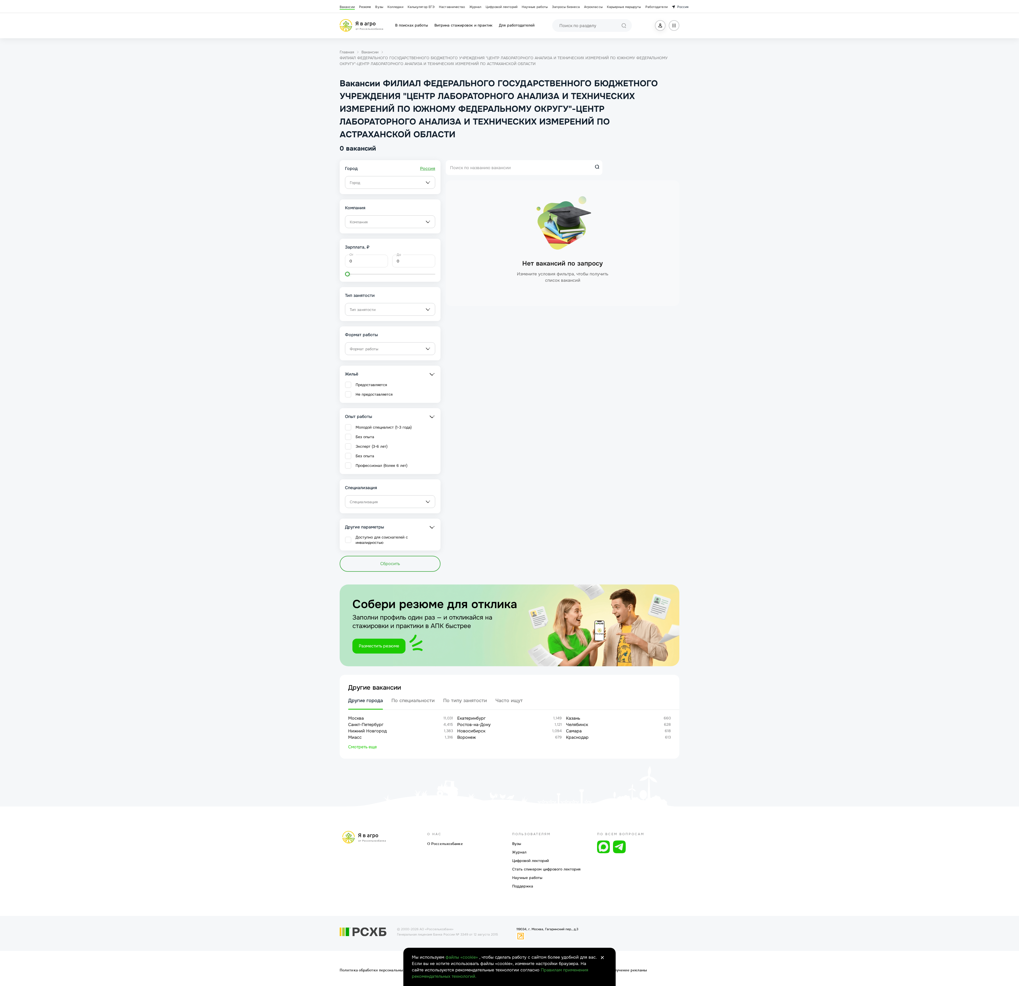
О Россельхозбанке (445, 844)
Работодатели (656, 7)
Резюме (365, 7)
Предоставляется (371, 384)
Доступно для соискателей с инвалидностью (382, 540)
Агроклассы (593, 7)
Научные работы (535, 7)
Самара (574, 731)
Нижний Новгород (367, 731)
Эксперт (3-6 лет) (371, 446)
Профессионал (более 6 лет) (381, 465)
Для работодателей (516, 25)
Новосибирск (471, 731)
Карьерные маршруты (624, 7)
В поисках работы (411, 25)
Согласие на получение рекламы (616, 970)
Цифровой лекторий (501, 7)
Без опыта (365, 436)
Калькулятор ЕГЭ (421, 7)
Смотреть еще (362, 747)
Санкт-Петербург (365, 724)
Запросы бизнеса (566, 7)
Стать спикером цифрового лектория (546, 869)
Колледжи (395, 7)
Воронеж (466, 737)
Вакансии (347, 7)
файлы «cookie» (462, 957)
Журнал (475, 7)
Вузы (379, 7)
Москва (356, 718)
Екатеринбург (471, 718)
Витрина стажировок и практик (463, 25)
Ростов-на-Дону (474, 724)
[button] (660, 25)
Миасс (355, 737)
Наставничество (452, 7)
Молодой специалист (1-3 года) (384, 427)
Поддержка (522, 886)
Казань (573, 718)
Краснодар (577, 737)
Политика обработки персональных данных (380, 970)
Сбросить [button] (390, 563)
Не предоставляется (374, 394)
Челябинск (577, 724)
